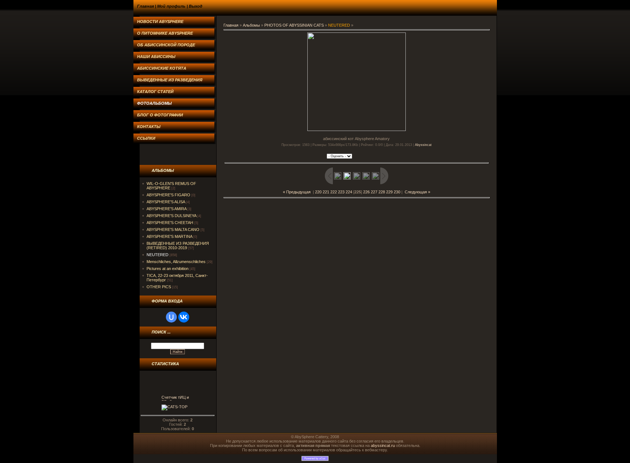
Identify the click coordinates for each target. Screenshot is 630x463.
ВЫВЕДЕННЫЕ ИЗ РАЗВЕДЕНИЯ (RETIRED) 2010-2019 (178, 245)
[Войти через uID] (171, 317)
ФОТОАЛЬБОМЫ (154, 103)
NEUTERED (157, 254)
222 (333, 192)
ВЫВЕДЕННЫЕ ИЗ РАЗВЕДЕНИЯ (169, 80)
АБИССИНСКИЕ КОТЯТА (161, 68)
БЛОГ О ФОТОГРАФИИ (160, 115)
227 (374, 192)
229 (389, 192)
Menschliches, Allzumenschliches (176, 261)
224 (349, 192)
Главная (145, 6)
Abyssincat (423, 145)
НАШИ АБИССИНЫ (156, 56)
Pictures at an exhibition (167, 268)
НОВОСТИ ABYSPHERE (160, 21)
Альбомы (251, 25)
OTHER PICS (159, 287)
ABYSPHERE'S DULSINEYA (171, 215)
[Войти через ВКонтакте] (183, 317)
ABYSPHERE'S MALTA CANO (173, 229)
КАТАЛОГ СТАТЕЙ (155, 91)
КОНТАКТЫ (148, 126)
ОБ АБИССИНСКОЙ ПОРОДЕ (166, 45)
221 (326, 192)
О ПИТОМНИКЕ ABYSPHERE (165, 33)
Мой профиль (171, 6)
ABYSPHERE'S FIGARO (168, 195)
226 (366, 192)
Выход (195, 6)
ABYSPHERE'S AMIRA (166, 209)
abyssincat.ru (383, 445)
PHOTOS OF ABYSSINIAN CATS (294, 25)
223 (341, 192)
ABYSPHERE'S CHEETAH (170, 222)
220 (318, 192)
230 (397, 192)
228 (381, 192)
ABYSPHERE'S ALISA (166, 202)
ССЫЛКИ (146, 138)
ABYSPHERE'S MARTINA (169, 236)
